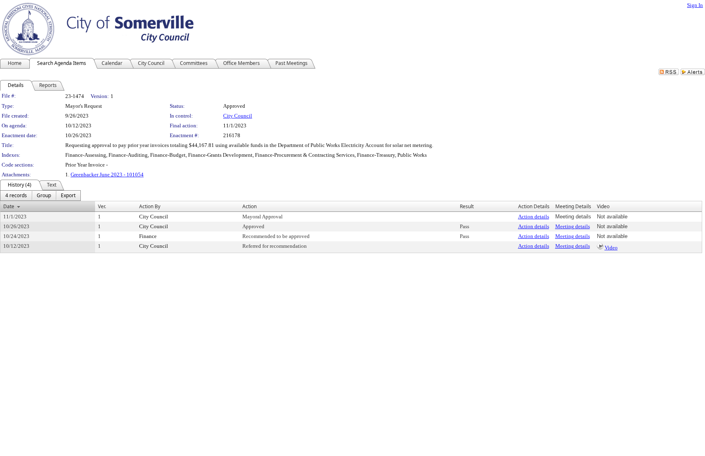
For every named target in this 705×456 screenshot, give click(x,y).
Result (467, 206)
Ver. (102, 206)
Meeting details (572, 226)
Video (611, 248)
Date (8, 206)
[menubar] (40, 195)
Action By (149, 206)
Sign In (695, 5)
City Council (237, 116)
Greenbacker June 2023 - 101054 (107, 174)
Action (249, 206)
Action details (533, 217)
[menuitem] (16, 195)
